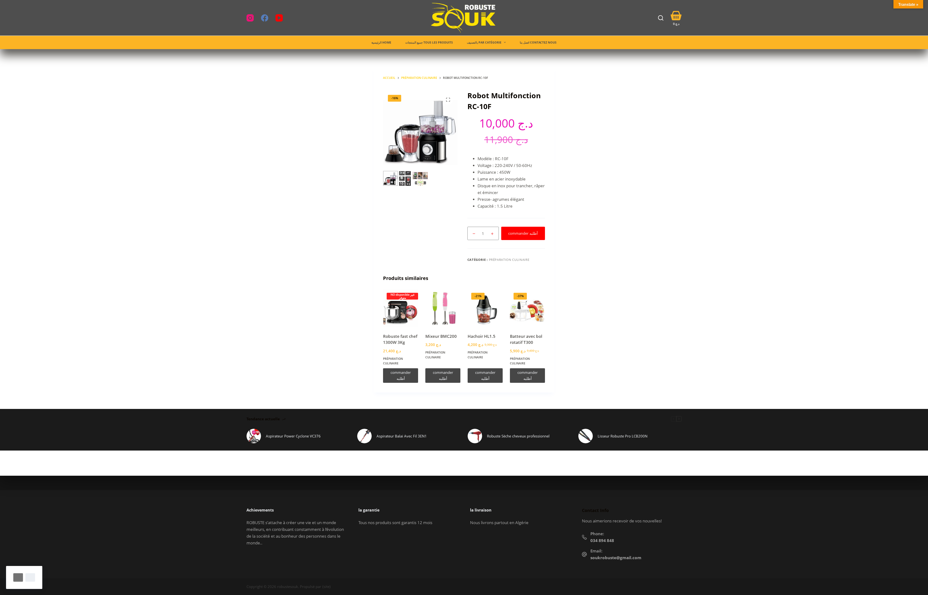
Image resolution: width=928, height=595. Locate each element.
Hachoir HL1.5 (481, 336)
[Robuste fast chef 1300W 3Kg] (400, 308)
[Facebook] (264, 18)
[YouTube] (279, 18)
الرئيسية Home (381, 42)
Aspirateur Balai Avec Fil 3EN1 (402, 436)
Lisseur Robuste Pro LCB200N (622, 436)
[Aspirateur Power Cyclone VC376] (253, 436)
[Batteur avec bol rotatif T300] (527, 308)
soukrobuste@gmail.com (615, 557)
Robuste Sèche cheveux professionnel (518, 436)
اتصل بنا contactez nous (538, 42)
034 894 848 (602, 540)
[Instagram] (250, 18)
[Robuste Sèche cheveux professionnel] (475, 436)
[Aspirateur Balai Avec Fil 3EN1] (364, 436)
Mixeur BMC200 (441, 336)
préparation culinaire (509, 259)
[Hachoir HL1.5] (485, 308)
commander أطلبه (523, 233)
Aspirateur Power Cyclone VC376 (293, 436)
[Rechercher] (660, 18)
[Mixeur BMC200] (442, 308)
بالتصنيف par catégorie (484, 42)
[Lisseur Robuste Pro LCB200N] (585, 436)
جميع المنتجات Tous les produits (429, 42)
